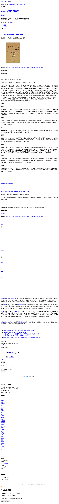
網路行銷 (3, 429)
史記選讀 (3, 213)
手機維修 (3, 422)
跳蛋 (2, 419)
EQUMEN (3, 444)
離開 (8, 501)
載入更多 (3, 362)
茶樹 (2, 434)
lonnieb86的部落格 (10, 11)
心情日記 (12, 22)
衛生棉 (4, 322)
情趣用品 (3, 415)
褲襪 (2, 402)
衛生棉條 (3, 426)
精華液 (2, 433)
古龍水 (2, 438)
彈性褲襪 (3, 403)
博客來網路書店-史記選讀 (13, 34)
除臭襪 (4, 298)
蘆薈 (2, 431)
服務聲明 (43, 484)
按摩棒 (2, 417)
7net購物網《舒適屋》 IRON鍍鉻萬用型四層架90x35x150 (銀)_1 (19, 330)
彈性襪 (2, 400)
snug (2, 224)
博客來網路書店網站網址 (7, 183)
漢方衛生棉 (22, 322)
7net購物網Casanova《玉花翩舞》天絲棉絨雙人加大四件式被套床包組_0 (21, 334)
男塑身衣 (20, 305)
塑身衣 (2, 250)
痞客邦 (11, 353)
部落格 (5, 26)
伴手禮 (2, 410)
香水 (2, 436)
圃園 (2, 440)
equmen (10, 305)
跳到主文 (3, 15)
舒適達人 (11, 322)
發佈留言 (3, 371)
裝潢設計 (11, 357)
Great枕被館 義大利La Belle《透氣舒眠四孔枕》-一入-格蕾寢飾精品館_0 (21, 337)
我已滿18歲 (3, 501)
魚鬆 (2, 262)
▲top (2, 359)
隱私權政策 (37, 484)
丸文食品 (14, 311)
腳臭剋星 (13, 298)
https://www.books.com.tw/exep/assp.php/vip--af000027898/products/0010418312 (24, 67)
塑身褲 (2, 443)
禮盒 (2, 409)
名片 (4, 28)
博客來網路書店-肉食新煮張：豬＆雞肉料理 (14, 332)
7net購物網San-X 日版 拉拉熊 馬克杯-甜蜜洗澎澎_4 (16, 335)
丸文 (2, 271)
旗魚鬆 (5, 313)
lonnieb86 (3, 344)
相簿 (4, 25)
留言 (14, 353)
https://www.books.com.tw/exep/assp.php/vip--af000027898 (15, 191)
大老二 (2, 407)
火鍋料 (2, 414)
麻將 (2, 405)
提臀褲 (2, 446)
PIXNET (18, 484)
